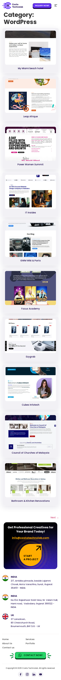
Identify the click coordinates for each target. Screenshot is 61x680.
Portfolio (30, 643)
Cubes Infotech (30, 404)
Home (5, 639)
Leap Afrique (30, 116)
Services (30, 639)
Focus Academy (30, 308)
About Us (7, 643)
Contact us (8, 647)
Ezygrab (30, 356)
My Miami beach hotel (30, 68)
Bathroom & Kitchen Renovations (30, 500)
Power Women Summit (30, 164)
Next (54, 517)
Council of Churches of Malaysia (30, 452)
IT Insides (30, 212)
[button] (56, 6)
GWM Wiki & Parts (30, 260)
